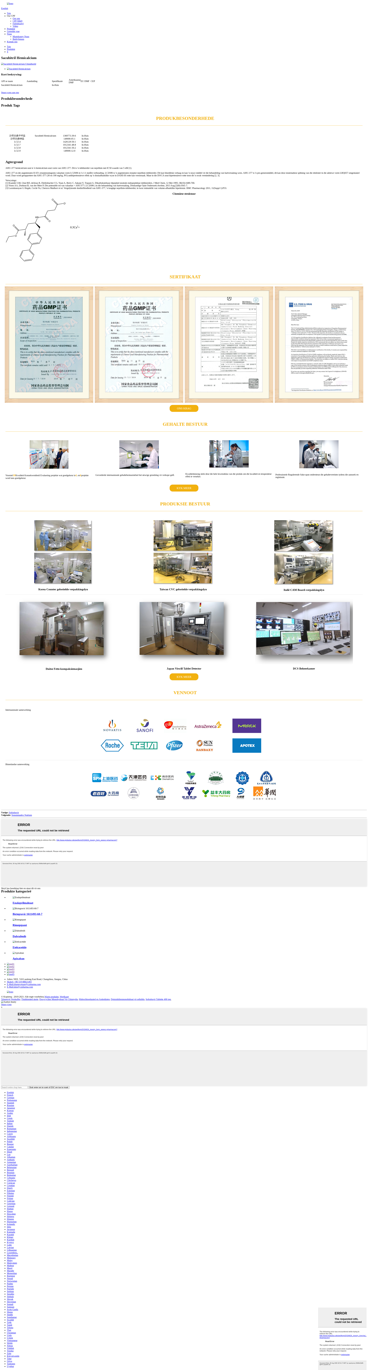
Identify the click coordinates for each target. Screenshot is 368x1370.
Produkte (11, 29)
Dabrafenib (19, 936)
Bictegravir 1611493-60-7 (27, 914)
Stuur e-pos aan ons (10, 92)
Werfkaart (64, 996)
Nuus (9, 34)
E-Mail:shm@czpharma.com (20, 987)
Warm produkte (52, 996)
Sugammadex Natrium (22, 815)
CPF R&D (17, 21)
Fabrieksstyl (18, 23)
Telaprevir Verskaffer (10, 999)
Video (15, 26)
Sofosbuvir (14, 812)
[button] (184, 408)
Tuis (9, 13)
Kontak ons (12, 41)
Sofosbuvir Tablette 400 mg (158, 999)
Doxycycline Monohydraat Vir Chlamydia (58, 999)
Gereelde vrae (13, 31)
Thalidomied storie (29, 999)
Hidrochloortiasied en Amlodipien (94, 999)
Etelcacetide (19, 947)
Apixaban (18, 958)
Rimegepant (20, 925)
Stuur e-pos (6, 1004)
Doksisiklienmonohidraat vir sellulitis (127, 999)
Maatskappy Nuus (21, 36)
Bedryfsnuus (18, 39)
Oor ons (16, 18)
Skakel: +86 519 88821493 (19, 982)
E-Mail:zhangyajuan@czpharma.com (24, 984)
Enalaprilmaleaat (23, 902)
